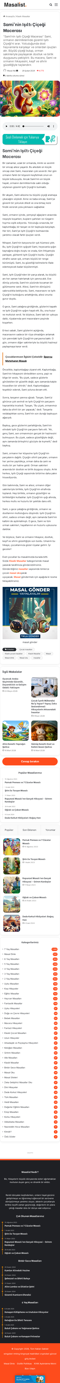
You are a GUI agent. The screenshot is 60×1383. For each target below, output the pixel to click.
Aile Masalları (10, 1057)
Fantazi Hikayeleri (13, 1028)
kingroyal (24, 1353)
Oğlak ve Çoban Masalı (34, 897)
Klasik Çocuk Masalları (15, 1033)
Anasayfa (9, 16)
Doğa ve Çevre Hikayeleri (17, 1013)
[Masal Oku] (14, 4)
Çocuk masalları (26, 649)
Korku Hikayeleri (12, 1117)
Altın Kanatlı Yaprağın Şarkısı (13, 745)
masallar (23, 568)
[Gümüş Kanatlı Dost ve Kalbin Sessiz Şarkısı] (44, 731)
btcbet (32, 1358)
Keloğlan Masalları (13, 1048)
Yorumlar (50, 829)
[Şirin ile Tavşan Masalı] (11, 865)
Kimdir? (8, 1131)
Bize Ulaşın (30, 1368)
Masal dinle (9, 658)
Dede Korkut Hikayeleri (15, 1092)
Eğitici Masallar (11, 993)
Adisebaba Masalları (14, 1122)
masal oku (15, 572)
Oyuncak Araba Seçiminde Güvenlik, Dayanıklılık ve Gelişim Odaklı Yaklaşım (14, 683)
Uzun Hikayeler (11, 1038)
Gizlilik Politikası (24, 1363)
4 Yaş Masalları (11, 969)
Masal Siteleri (11, 1077)
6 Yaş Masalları (11, 959)
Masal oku (24, 658)
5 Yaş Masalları (11, 964)
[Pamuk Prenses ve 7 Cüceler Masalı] (11, 846)
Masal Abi (11, 71)
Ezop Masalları (11, 1112)
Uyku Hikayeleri (12, 1008)
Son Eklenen (29, 829)
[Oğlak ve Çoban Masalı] (11, 904)
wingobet (8, 1353)
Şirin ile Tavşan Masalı (33, 859)
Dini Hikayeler (11, 1087)
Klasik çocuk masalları (14, 654)
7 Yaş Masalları (11, 949)
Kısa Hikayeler (11, 988)
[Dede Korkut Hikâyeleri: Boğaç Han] (11, 923)
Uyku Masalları (11, 983)
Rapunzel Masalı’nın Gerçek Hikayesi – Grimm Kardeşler (36, 879)
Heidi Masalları (11, 1102)
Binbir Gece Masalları (14, 1067)
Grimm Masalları (12, 1053)
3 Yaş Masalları (11, 974)
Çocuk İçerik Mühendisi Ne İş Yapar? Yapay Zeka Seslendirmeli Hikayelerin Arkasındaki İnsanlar (44, 706)
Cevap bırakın (30, 761)
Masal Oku (9, 1072)
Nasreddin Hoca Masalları (17, 1127)
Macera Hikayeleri (13, 1023)
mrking (16, 1353)
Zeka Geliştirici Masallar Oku (18, 1082)
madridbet (34, 1353)
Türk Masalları (11, 1097)
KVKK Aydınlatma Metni (45, 1363)
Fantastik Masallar (13, 1003)
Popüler (9, 829)
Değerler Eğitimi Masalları (16, 1107)
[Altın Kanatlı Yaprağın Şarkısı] (15, 731)
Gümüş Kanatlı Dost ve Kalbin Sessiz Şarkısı (42, 745)
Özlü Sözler (9, 1136)
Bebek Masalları (12, 1018)
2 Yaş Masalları (11, 979)
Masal (17, 576)
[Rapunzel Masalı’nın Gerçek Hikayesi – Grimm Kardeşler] (11, 885)
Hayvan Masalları (12, 998)
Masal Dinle (10, 954)
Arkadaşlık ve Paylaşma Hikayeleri (21, 1043)
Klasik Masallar (23, 16)
